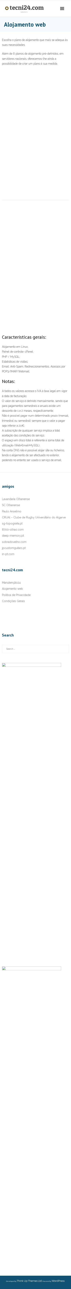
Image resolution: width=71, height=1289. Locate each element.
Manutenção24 (11, 582)
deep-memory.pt (13, 535)
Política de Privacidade (16, 595)
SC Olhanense (11, 505)
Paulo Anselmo (11, 511)
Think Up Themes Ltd (29, 1280)
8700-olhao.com (13, 529)
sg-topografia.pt (12, 523)
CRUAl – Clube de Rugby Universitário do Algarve (34, 517)
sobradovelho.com (14, 541)
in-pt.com (8, 554)
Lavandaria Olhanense (16, 499)
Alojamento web (12, 588)
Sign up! (60, 347)
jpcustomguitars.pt (14, 548)
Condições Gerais (13, 601)
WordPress (58, 1280)
